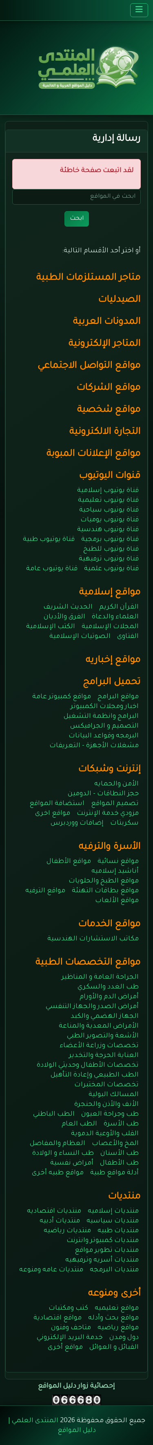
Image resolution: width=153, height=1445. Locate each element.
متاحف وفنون (71, 1328)
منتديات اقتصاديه (54, 1211)
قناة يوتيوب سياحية (109, 510)
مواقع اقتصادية (57, 1318)
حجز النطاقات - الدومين (103, 794)
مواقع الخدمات (109, 925)
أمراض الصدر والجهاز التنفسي (92, 1006)
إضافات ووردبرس (77, 823)
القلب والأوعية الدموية (105, 1134)
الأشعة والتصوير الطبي (103, 1036)
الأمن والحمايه (116, 784)
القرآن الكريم (119, 607)
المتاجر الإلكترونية (105, 344)
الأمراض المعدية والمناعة (99, 1026)
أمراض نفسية (71, 1163)
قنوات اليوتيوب (110, 476)
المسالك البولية (114, 1095)
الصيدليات (119, 300)
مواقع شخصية (109, 410)
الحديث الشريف (68, 607)
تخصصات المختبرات (106, 1085)
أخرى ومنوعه (114, 1294)
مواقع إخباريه (113, 660)
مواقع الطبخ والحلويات (104, 881)
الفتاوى (128, 636)
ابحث (77, 219)
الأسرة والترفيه (110, 847)
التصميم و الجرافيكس (104, 726)
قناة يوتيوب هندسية (108, 530)
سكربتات (124, 823)
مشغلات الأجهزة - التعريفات (94, 746)
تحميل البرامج (112, 682)
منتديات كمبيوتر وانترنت (103, 1240)
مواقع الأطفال (69, 861)
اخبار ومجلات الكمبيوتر (105, 706)
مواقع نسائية (118, 861)
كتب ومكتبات (68, 1308)
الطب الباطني (54, 1114)
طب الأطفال (119, 1163)
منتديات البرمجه (114, 1270)
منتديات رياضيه (67, 1231)
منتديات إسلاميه (113, 1211)
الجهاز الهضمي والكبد (105, 1016)
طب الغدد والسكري (108, 987)
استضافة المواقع (56, 803)
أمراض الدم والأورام (109, 997)
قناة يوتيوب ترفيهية (109, 559)
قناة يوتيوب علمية (111, 569)
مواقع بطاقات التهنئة (105, 891)
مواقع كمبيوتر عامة (61, 697)
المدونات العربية (107, 322)
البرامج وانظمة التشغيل (101, 716)
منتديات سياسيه (112, 1221)
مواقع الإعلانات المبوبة (94, 454)
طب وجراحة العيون (110, 1114)
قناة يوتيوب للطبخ (111, 549)
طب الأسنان (119, 1153)
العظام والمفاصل (57, 1143)
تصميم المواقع (115, 803)
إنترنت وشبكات (109, 770)
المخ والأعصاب (115, 1143)
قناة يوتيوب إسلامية (108, 490)
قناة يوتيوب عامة (52, 569)
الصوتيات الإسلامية (80, 636)
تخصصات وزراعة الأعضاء (99, 1046)
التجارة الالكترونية (105, 432)
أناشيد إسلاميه (115, 871)
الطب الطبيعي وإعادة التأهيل (95, 1075)
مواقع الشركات (109, 388)
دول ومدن (124, 1337)
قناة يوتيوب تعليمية (108, 500)
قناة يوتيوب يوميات (109, 520)
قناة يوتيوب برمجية (110, 539)
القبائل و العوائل (114, 1347)
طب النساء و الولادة (63, 1153)
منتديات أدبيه (60, 1221)
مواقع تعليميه (117, 1308)
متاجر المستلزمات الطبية (88, 278)
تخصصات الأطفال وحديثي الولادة (88, 1065)
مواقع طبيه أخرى (58, 1173)
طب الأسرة (121, 1124)
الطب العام (79, 1124)
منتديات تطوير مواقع (107, 1250)
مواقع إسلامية (110, 593)
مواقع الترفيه (45, 891)
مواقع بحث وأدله (113, 1318)
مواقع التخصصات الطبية (88, 963)
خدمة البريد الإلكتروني (70, 1337)
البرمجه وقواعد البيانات (104, 736)
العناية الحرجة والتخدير (104, 1055)
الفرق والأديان (64, 617)
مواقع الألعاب (117, 901)
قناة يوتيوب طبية (49, 539)
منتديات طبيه (118, 1231)
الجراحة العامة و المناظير (100, 977)
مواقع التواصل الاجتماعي (89, 366)
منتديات (124, 1197)
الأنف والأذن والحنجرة (106, 1104)
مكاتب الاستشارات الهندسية (93, 939)
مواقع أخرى (65, 1347)
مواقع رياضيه (118, 1328)
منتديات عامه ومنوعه (51, 1270)
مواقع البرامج (118, 697)
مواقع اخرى (52, 813)
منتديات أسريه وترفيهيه (102, 1260)
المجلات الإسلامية (110, 627)
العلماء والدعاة (115, 617)
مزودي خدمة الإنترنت (108, 813)
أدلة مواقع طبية (114, 1173)
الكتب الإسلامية (50, 627)
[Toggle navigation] (139, 10)
